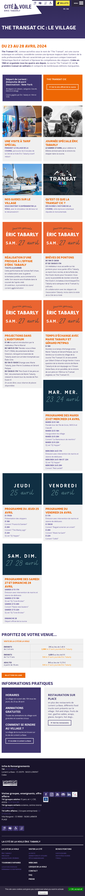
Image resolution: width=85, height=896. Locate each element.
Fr (64, 9)
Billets (64, 3)
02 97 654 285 (13, 802)
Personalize (43, 893)
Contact (33, 871)
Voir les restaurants (61, 723)
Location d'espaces (9, 867)
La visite (32, 853)
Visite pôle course (63, 856)
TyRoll (58, 858)
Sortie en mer (61, 853)
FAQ (30, 875)
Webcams (33, 862)
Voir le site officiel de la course (63, 87)
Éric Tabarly (7, 853)
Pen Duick (5, 856)
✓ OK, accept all (75, 889)
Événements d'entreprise (11, 869)
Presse (32, 879)
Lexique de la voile (38, 867)
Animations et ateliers (38, 856)
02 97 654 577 (8, 808)
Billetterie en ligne (13, 675)
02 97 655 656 (11, 769)
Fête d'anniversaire (36, 858)
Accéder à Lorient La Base (20, 741)
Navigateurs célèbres (10, 858)
